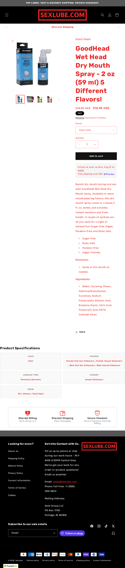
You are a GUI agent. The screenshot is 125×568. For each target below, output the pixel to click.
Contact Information (19, 480)
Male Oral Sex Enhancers (82, 365)
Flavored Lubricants (31, 379)
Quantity (80, 138)
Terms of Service (17, 487)
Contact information (102, 560)
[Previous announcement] (6, 27)
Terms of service (65, 560)
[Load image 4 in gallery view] (50, 99)
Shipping (80, 117)
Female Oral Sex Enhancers (80, 361)
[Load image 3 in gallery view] (40, 99)
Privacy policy (48, 560)
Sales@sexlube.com (65, 482)
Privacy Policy (15, 473)
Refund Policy (15, 465)
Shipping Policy (16, 458)
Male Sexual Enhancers (108, 365)
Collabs (12, 495)
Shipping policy (83, 560)
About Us (13, 451)
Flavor (79, 123)
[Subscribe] (54, 533)
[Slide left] (11, 99)
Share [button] (82, 332)
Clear (30, 361)
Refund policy (33, 560)
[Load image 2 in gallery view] (30, 99)
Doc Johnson (24, 393)
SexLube (19, 560)
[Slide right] (58, 99)
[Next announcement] (118, 27)
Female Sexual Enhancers (109, 361)
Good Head (38, 393)
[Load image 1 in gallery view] (20, 99)
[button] (6, 15)
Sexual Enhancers (94, 379)
